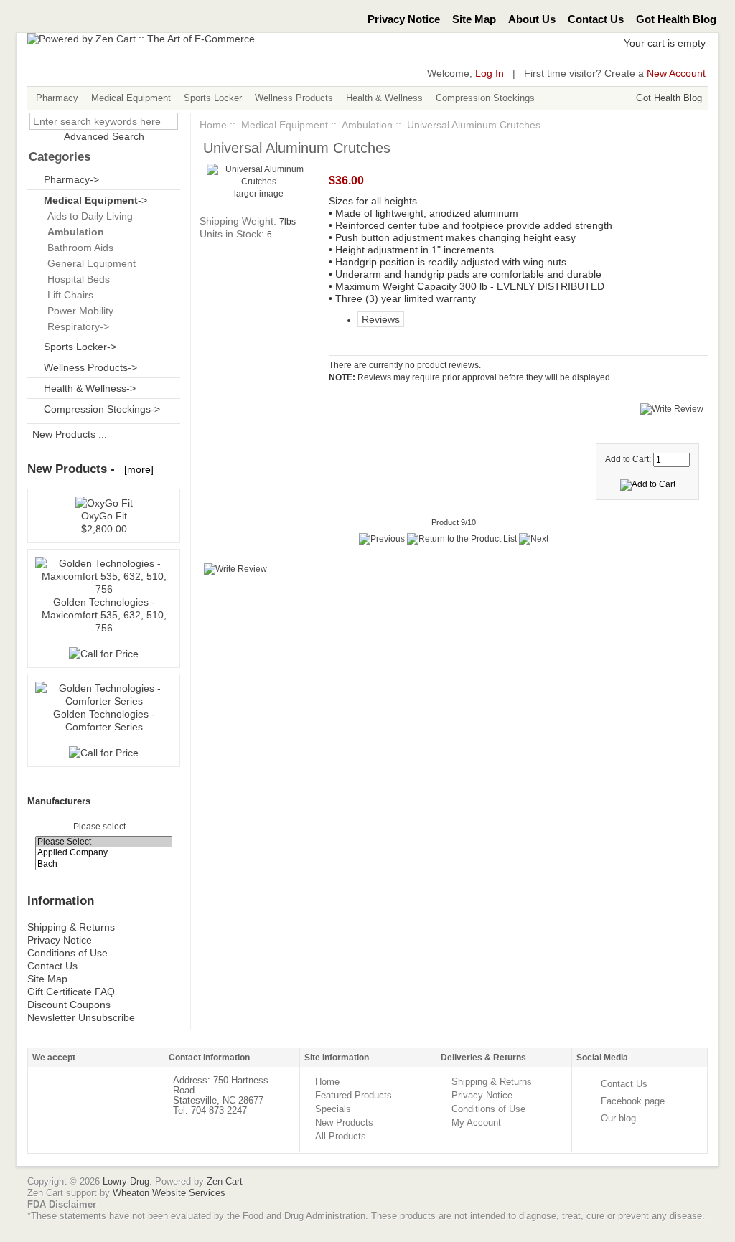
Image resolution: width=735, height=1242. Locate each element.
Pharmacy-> (71, 179)
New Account (676, 73)
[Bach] (104, 864)
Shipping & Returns (71, 927)
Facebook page (633, 1101)
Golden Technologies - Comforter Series (104, 720)
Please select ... (103, 827)
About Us (532, 19)
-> (95, 200)
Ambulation (367, 125)
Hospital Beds (76, 279)
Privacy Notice (404, 19)
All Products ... (346, 1136)
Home (213, 125)
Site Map (474, 19)
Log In (489, 73)
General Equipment (89, 263)
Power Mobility (77, 310)
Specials (333, 1109)
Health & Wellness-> (90, 388)
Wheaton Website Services (169, 1192)
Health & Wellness (384, 98)
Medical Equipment (131, 98)
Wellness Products (294, 98)
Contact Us (596, 19)
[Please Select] (104, 842)
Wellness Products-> (90, 367)
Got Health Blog (676, 19)
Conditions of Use (67, 953)
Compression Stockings (485, 98)
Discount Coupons (69, 1004)
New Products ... (69, 434)
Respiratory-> (75, 326)
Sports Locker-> (80, 346)
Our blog (618, 1118)
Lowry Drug (126, 1181)
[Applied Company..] (104, 852)
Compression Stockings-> (102, 409)
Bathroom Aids (77, 247)
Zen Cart (225, 1181)
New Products (344, 1122)
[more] (136, 469)
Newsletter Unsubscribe (81, 1017)
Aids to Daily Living (87, 216)
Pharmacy (57, 98)
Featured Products (353, 1095)
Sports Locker (213, 98)
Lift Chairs (67, 295)
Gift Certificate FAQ (71, 991)
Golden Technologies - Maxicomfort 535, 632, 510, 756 (104, 615)
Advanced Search (104, 136)
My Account (476, 1122)
